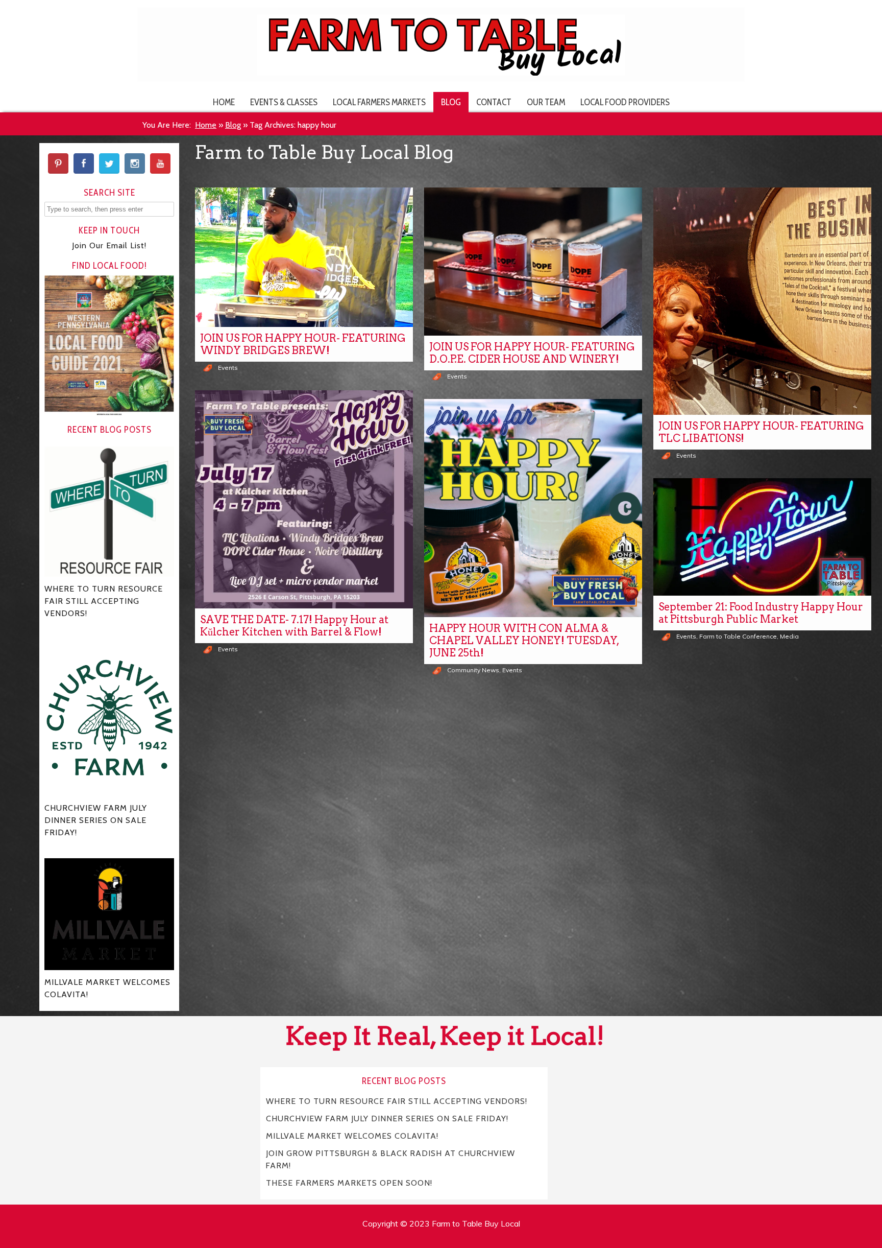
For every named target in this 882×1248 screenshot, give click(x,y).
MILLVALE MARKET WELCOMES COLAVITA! (352, 1136)
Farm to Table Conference (738, 636)
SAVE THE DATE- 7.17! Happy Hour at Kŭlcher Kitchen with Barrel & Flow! (294, 626)
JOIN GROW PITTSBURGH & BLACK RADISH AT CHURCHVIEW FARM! (390, 1159)
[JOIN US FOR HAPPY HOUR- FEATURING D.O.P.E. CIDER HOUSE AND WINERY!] (533, 261)
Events (228, 367)
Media (789, 636)
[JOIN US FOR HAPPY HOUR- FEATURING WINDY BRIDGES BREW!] (304, 257)
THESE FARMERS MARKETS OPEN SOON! (349, 1183)
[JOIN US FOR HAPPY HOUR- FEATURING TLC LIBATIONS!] (762, 301)
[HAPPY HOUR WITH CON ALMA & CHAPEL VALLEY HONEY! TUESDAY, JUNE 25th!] (533, 508)
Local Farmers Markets (379, 102)
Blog (451, 102)
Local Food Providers (625, 102)
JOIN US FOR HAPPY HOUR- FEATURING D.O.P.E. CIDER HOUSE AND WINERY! (532, 353)
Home (224, 102)
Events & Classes (283, 102)
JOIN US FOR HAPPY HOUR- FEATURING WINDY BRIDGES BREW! (303, 344)
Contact (493, 102)
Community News (473, 670)
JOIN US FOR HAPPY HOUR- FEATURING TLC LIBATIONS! (761, 432)
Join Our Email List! (109, 245)
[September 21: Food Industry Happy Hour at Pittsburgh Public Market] (762, 537)
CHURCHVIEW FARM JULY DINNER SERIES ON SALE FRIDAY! (387, 1118)
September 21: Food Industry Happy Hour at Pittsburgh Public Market (760, 613)
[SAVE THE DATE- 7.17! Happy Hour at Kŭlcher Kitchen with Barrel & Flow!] (304, 499)
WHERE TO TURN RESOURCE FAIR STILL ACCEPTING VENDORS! (396, 1101)
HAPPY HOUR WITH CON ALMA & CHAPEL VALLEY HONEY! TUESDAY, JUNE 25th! (524, 640)
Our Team (546, 102)
